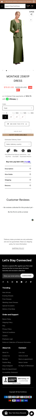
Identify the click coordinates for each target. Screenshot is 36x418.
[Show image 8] (21, 70)
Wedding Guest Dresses (10, 302)
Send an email (23, 356)
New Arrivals (6, 292)
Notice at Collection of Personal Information (16, 342)
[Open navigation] (2, 6)
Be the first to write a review (18, 212)
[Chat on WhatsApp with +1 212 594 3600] (34, 2)
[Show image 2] (8, 70)
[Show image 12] (29, 70)
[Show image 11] (27, 70)
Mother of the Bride (8, 309)
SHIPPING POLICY (18, 248)
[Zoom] (31, 20)
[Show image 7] (19, 70)
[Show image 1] (6, 70)
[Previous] (2, 70)
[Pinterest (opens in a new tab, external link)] (17, 282)
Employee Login (7, 339)
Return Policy (6, 319)
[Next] (33, 70)
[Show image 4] (12, 70)
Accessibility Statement (10, 372)
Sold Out (18, 131)
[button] (18, 211)
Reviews (5, 359)
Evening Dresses (7, 296)
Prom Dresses (6, 299)
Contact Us (6, 356)
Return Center (23, 362)
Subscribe (27, 275)
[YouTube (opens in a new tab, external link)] (21, 282)
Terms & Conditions (8, 332)
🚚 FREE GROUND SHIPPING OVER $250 (13, 1)
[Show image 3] (10, 70)
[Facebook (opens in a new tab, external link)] (3, 282)
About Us (5, 352)
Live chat (22, 352)
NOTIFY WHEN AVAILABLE (18, 135)
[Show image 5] (14, 70)
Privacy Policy (7, 329)
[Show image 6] (16, 70)
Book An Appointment (9, 369)
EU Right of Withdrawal (26, 366)
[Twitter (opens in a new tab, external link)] (7, 282)
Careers (5, 335)
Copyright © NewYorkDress (18, 392)
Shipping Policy (7, 322)
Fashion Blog (6, 362)
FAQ (3, 326)
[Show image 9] (23, 70)
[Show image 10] (25, 70)
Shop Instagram (7, 366)
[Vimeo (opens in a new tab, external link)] (30, 282)
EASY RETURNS (28, 1)
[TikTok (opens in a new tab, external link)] (26, 282)
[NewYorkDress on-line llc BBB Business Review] (16, 377)
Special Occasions (8, 306)
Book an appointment (26, 359)
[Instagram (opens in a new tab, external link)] (12, 282)
